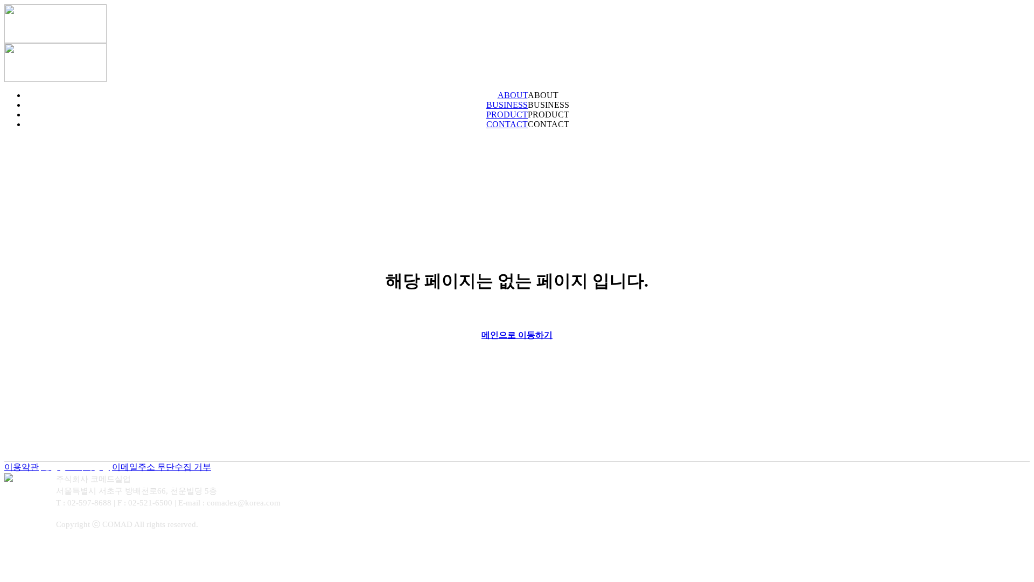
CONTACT (527, 124)
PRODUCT (527, 114)
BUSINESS (527, 104)
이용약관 (21, 467)
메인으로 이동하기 (517, 335)
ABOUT (528, 95)
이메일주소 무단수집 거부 (161, 467)
